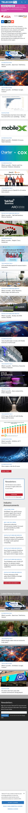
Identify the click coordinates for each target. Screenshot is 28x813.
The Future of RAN (6, 87)
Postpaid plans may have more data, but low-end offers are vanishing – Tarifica (13, 115)
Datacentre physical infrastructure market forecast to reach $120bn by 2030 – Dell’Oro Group (13, 526)
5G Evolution (5, 112)
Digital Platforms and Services (10, 213)
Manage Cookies (13, 808)
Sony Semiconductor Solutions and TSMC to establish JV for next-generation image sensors (13, 552)
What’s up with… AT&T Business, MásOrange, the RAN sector (11, 291)
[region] (13, 802)
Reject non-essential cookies (12, 806)
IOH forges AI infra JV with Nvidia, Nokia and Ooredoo (12, 417)
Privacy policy (19, 497)
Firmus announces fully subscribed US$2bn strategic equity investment (13, 576)
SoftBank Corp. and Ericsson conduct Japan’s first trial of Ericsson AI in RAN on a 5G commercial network (13, 514)
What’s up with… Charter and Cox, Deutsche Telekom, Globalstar (11, 166)
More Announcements (11, 583)
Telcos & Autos (5, 389)
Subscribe (14, 494)
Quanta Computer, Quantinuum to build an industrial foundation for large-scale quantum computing (14, 539)
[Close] (24, 793)
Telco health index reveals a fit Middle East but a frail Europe (13, 341)
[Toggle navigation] (25, 2)
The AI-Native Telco (6, 188)
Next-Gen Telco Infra (10, 522)
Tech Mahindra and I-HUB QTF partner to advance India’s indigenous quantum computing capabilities (13, 564)
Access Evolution (6, 62)
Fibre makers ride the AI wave (10, 466)
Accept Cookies (13, 802)
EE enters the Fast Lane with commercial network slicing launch (12, 691)
